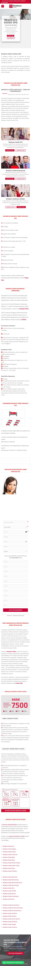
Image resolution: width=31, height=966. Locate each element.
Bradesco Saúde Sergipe (9, 924)
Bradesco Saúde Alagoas (9, 849)
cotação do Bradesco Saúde (16, 836)
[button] (13, 962)
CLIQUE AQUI (19, 683)
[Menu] (2, 6)
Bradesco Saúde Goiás (9, 868)
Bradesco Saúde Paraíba (9, 891)
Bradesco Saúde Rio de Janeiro (11, 905)
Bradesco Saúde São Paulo (10, 922)
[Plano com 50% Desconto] (15, 6)
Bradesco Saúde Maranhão (10, 877)
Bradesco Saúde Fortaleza (10, 871)
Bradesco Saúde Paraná (9, 893)
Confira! (23, 319)
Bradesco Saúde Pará (8, 888)
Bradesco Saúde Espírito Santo (11, 865)
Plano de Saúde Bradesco (9, 824)
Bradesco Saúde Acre (8, 846)
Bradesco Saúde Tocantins (10, 927)
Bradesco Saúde (11, 651)
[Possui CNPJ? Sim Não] (15, 527)
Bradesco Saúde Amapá (9, 852)
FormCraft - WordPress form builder (15, 615)
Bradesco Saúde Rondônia (10, 913)
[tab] (4, 94)
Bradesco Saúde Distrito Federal (11, 863)
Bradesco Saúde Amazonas (10, 854)
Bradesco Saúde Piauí (8, 899)
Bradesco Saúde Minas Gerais (11, 885)
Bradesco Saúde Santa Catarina (11, 919)
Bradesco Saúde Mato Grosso (11, 880)
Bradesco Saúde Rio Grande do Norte (13, 908)
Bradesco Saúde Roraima (9, 916)
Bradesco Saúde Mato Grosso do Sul (12, 882)
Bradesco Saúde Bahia (9, 857)
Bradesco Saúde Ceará (9, 860)
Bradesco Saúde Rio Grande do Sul (12, 910)
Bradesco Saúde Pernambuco (11, 896)
